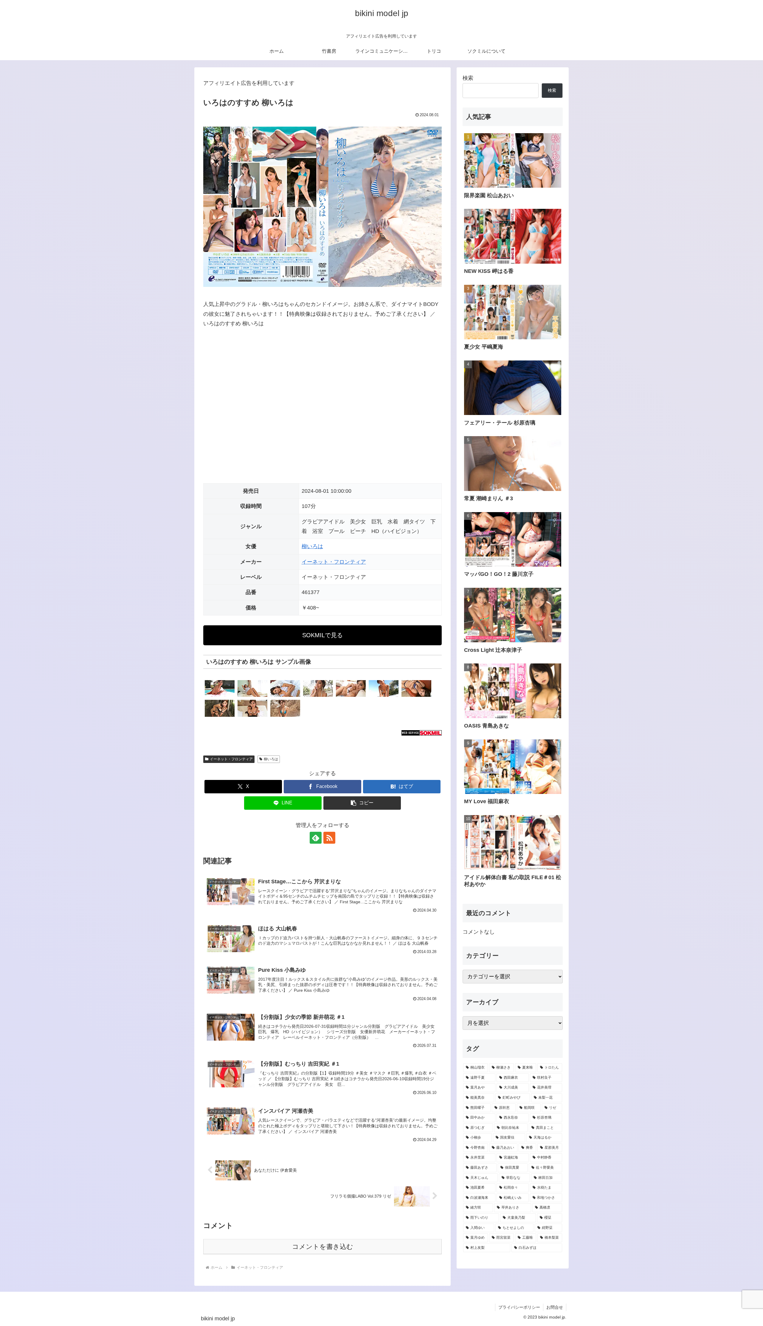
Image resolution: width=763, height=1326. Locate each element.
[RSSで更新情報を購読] (329, 838)
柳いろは (312, 546)
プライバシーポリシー (519, 1307)
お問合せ (554, 1307)
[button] (362, 803)
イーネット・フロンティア (334, 562)
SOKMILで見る (322, 635)
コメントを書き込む (322, 1246)
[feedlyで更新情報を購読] (316, 838)
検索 (468, 78)
